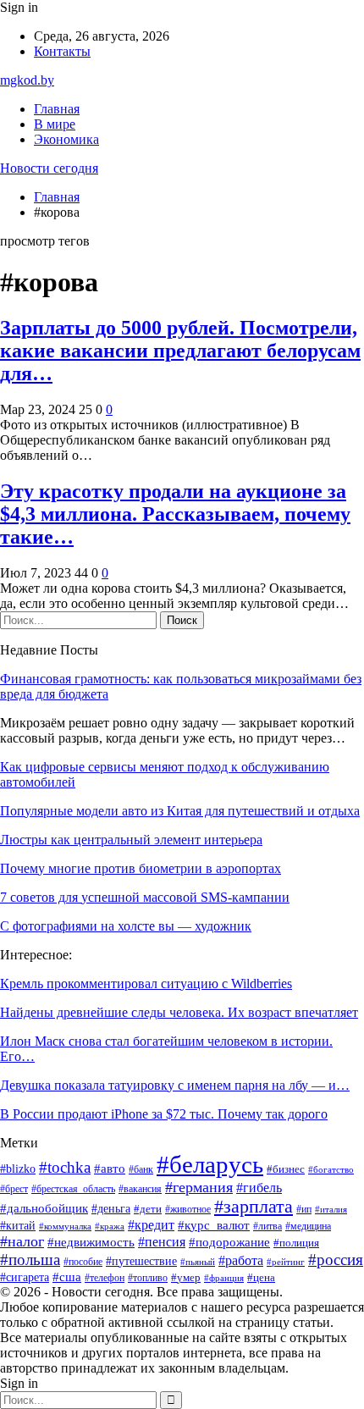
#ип (304, 1209)
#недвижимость (91, 1242)
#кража (109, 1226)
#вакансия (140, 1189)
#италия (331, 1209)
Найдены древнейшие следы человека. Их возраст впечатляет (179, 1012)
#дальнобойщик (44, 1208)
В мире (54, 124)
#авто (109, 1168)
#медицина (308, 1226)
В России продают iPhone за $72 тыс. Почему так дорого (164, 1114)
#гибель (259, 1187)
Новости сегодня (49, 168)
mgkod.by (27, 80)
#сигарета (24, 1277)
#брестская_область (73, 1189)
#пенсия (161, 1242)
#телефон (104, 1278)
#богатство (331, 1169)
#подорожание (229, 1242)
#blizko (18, 1169)
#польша (30, 1259)
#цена (261, 1277)
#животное (188, 1209)
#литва (267, 1226)
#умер (186, 1278)
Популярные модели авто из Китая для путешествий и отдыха (180, 811)
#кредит (151, 1225)
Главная (57, 109)
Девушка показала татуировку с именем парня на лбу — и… (175, 1085)
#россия (335, 1259)
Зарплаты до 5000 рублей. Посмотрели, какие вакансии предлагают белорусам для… (180, 350)
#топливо (148, 1278)
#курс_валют (214, 1225)
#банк (141, 1169)
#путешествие (141, 1261)
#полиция (296, 1243)
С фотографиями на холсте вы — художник (125, 926)
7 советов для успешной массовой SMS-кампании (145, 897)
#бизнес (286, 1169)
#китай (18, 1225)
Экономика (66, 139)
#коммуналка (65, 1226)
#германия (199, 1187)
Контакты (62, 51)
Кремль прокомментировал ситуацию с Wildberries (146, 983)
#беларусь (210, 1164)
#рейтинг (286, 1262)
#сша (66, 1277)
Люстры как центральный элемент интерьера (131, 839)
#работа (240, 1260)
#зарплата (253, 1206)
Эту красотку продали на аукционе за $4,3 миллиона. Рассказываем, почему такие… (175, 514)
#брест (14, 1189)
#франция (224, 1278)
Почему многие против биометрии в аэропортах (140, 868)
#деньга (110, 1208)
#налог (22, 1241)
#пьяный (197, 1262)
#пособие (82, 1262)
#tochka (65, 1167)
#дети (148, 1209)
